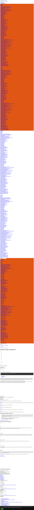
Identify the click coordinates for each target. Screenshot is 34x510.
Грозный (2, 500)
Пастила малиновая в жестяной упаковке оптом (5, 45)
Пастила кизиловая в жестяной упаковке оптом (5, 112)
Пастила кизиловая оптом (3, 48)
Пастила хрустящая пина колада (4, 13)
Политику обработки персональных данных (16, 507)
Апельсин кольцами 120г (3, 23)
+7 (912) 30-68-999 (2, 2)
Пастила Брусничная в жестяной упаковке (5, 72)
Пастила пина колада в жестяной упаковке (5, 6)
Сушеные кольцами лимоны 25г (4, 83)
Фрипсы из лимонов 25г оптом (3, 62)
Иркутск (7, 501)
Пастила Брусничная (2, 78)
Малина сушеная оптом (3, 121)
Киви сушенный (2, 84)
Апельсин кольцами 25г (3, 19)
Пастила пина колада (2, 140)
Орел (3, 504)
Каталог (1, 196)
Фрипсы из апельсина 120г (3, 35)
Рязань (6, 505)
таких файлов (8, 507)
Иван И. (1, 410)
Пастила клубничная (2, 11)
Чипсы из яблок (2, 30)
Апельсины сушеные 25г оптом (3, 115)
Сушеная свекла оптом (2, 177)
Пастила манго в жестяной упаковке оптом (5, 174)
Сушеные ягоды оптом (2, 120)
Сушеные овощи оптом (3, 49)
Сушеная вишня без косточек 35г (4, 24)
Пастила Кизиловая (2, 143)
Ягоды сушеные (2, 151)
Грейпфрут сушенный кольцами (4, 20)
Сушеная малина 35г (2, 25)
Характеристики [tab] (3, 376)
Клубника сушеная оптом (3, 58)
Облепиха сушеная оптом (3, 59)
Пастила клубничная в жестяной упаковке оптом (5, 168)
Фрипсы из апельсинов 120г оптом (4, 129)
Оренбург (6, 504)
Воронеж (13, 499)
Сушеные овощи (2, 80)
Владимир (6, 499)
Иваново (2, 501)
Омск (2, 504)
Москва (5, 503)
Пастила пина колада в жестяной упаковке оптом (5, 171)
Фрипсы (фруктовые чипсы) (3, 157)
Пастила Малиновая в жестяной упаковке (5, 7)
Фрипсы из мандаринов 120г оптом (4, 64)
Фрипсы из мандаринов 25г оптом (4, 191)
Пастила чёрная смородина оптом (4, 42)
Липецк (2, 502)
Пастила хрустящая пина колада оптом (4, 39)
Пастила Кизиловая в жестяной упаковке (5, 10)
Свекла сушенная (2, 100)
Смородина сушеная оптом (3, 123)
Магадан (2, 503)
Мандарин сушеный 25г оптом (3, 54)
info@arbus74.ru (2, 339)
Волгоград (8, 499)
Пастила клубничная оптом (3, 40)
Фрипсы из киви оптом (3, 63)
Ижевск (5, 501)
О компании (1, 67)
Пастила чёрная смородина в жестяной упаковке (5, 134)
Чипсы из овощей (2, 36)
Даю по (8, 488)
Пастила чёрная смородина (3, 12)
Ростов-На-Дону (3, 505)
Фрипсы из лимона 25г (3, 95)
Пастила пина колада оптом (3, 43)
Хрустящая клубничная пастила (4, 75)
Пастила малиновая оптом (3, 44)
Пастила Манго (2, 15)
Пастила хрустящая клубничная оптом (4, 41)
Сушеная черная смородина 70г (3, 154)
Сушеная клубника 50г (2, 89)
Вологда (11, 499)
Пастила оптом (2, 38)
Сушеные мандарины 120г (3, 22)
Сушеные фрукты (2, 81)
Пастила (1, 69)
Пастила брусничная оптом (3, 47)
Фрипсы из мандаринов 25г (3, 97)
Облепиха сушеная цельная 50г (3, 92)
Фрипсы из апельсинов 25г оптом (4, 61)
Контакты (1, 130)
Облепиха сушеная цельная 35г (3, 26)
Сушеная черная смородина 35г (3, 29)
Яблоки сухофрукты (2, 18)
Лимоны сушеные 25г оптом (3, 52)
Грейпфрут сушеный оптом (3, 53)
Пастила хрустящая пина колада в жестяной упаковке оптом (7, 103)
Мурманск (7, 503)
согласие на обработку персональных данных (7, 488)
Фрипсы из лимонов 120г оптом (4, 65)
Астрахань (6, 498)
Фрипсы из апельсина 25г (3, 31)
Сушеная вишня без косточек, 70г (4, 27)
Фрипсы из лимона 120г (3, 98)
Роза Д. (1, 408)
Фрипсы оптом (2, 60)
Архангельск (2, 498)
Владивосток (2, 499)
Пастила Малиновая (2, 14)
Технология (1, 68)
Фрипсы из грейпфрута (3, 32)
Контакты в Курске (2, 456)
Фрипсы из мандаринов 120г (3, 34)
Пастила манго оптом (2, 46)
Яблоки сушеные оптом (3, 51)
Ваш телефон (1, 487)
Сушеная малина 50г (2, 28)
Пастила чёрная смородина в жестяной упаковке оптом (6, 106)
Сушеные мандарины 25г (3, 21)
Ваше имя (1, 491)
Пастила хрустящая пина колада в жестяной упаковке (6, 137)
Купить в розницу (2, 228)
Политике (14, 488)
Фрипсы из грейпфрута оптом (3, 126)
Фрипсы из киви (2, 160)
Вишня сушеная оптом (2, 57)
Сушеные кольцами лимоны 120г (4, 86)
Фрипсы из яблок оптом (3, 188)
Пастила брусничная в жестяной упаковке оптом (5, 109)
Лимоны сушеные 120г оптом (3, 56)
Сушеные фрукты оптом (3, 114)
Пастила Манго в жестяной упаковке (4, 9)
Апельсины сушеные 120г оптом (4, 118)
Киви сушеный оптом (2, 117)
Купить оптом (1, 101)
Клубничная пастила (2, 8)
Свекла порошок (2, 17)
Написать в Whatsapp (3, 3)
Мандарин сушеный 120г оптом (4, 55)
